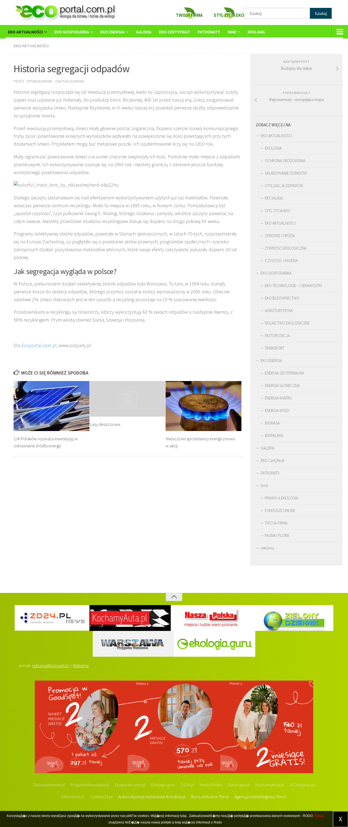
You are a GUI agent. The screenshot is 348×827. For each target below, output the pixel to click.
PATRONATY (209, 31)
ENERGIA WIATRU (278, 398)
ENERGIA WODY (277, 410)
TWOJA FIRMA (276, 523)
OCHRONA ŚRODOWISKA (285, 160)
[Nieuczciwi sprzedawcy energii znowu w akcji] (203, 406)
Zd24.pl (187, 784)
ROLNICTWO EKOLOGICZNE (287, 323)
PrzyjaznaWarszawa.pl (89, 784)
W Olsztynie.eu (303, 784)
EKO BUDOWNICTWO (282, 298)
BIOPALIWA (274, 435)
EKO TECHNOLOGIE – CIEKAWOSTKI (293, 285)
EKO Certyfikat (174, 31)
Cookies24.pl (101, 796)
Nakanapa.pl (239, 784)
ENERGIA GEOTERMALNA (284, 373)
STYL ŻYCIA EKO (277, 210)
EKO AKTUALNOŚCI (25, 31)
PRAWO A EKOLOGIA (281, 498)
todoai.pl (178, 796)
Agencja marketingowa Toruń (261, 796)
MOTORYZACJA (277, 335)
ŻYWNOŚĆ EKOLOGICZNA (285, 248)
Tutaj (319, 815)
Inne (232, 31)
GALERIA (143, 31)
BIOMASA (272, 423)
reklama (256, 31)
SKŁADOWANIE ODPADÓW (286, 173)
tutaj (183, 816)
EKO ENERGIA (112, 31)
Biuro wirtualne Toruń (210, 796)
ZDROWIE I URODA (280, 235)
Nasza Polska (211, 784)
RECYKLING (274, 198)
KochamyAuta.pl (269, 784)
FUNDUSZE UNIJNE (280, 510)
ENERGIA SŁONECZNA (282, 385)
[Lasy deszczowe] (128, 399)
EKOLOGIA (273, 148)
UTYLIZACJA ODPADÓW (284, 185)
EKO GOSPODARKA (71, 31)
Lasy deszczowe (105, 424)
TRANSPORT (274, 348)
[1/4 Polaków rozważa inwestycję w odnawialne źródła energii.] (51, 406)
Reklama (81, 665)
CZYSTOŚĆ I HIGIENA (281, 260)
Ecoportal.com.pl (39, 345)
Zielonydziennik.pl (49, 784)
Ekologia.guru (163, 784)
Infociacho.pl (73, 796)
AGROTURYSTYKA (279, 310)
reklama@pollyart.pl (50, 665)
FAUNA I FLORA (277, 535)
